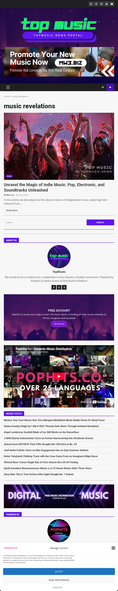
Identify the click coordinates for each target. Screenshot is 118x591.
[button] (113, 548)
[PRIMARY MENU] (8, 87)
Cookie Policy (57, 587)
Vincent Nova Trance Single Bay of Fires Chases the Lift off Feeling (41, 462)
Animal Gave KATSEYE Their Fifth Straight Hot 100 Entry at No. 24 (40, 444)
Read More (12, 210)
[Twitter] (101, 4)
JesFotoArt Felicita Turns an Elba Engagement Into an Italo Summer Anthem (46, 450)
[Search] (103, 87)
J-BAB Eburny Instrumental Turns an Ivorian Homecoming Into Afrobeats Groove (48, 438)
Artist (9, 176)
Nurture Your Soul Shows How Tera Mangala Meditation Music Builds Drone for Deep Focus (54, 420)
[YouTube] (112, 4)
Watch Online (110, 87)
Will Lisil (10, 195)
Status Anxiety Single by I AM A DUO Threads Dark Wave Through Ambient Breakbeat (51, 426)
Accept (59, 571)
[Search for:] (45, 222)
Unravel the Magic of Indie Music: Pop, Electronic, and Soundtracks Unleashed (59, 146)
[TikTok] (106, 4)
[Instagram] (91, 4)
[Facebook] (96, 4)
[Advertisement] (59, 61)
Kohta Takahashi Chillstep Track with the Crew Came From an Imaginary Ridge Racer (51, 456)
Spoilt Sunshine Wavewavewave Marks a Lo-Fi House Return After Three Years (48, 468)
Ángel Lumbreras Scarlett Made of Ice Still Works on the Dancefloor (41, 432)
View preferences (59, 580)
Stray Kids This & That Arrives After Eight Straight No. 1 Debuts (39, 474)
